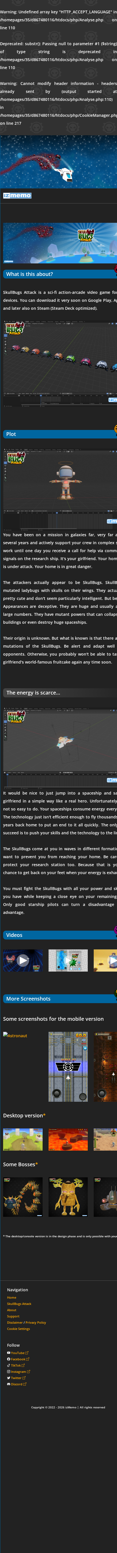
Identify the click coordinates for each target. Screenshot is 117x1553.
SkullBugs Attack (19, 1304)
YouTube (18, 1353)
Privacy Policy (36, 1322)
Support (13, 1316)
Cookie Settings (18, 1329)
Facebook (18, 1359)
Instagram (19, 1371)
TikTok (16, 1365)
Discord (17, 1384)
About (11, 1310)
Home (11, 1297)
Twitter (16, 1378)
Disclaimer (15, 1322)
